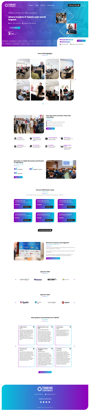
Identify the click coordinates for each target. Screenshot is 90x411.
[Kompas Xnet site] (12, 33)
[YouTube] (49, 402)
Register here (80, 40)
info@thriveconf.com (51, 394)
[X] (43, 402)
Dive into (13, 27)
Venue (36, 5)
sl (83, 5)
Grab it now (26, 206)
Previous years (50, 5)
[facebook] (46, 402)
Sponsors (43, 5)
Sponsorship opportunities (52, 258)
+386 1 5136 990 (39, 394)
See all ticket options (44, 230)
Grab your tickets (73, 5)
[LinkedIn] (41, 402)
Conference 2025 (44, 372)
